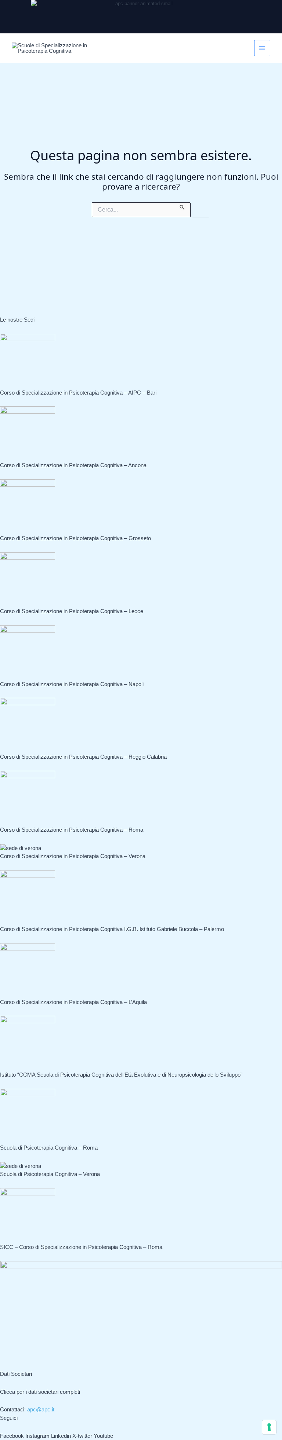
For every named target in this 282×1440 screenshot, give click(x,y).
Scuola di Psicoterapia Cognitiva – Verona (50, 1174)
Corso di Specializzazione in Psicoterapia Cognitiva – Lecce (71, 611)
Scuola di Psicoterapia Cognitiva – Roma (49, 1147)
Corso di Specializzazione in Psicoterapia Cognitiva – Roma (71, 830)
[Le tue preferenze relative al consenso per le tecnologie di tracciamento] (269, 1427)
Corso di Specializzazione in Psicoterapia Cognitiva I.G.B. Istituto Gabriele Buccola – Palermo (112, 929)
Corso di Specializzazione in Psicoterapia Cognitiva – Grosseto (75, 538)
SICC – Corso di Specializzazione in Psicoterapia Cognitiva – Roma (81, 1247)
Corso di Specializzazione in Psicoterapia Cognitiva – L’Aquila (73, 1002)
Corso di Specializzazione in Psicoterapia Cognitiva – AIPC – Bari (78, 392)
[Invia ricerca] (182, 206)
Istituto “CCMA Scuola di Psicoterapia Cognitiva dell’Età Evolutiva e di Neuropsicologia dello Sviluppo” (121, 1074)
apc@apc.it (40, 1409)
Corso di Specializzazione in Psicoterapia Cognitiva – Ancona (73, 465)
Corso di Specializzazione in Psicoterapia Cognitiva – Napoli (72, 684)
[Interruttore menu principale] (262, 48)
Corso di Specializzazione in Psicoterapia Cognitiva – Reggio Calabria (83, 757)
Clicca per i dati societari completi (40, 1392)
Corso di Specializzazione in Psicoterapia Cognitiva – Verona (72, 856)
